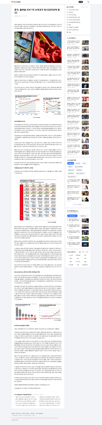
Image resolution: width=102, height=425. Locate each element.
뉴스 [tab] (80, 251)
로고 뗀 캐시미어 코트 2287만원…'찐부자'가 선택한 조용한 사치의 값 (26, 401)
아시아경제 (17, 2)
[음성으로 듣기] (51, 20)
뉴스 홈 (71, 255)
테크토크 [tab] (78, 163)
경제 (71, 258)
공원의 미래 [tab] (71, 170)
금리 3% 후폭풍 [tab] (78, 166)
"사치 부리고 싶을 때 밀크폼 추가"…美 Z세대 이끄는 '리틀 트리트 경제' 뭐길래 (50, 403)
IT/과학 (78, 261)
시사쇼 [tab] (84, 163)
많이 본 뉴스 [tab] (72, 216)
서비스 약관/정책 (39, 413)
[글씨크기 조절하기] (57, 20)
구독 (81, 2)
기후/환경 (77, 255)
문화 (71, 261)
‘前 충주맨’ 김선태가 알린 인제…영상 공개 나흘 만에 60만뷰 (50, 401)
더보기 (77, 204)
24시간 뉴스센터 (25, 413)
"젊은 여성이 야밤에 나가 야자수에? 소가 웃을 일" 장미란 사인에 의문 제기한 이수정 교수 (50, 405)
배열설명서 (85, 265)
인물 (85, 261)
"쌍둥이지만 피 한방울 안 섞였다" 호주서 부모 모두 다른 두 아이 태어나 (50, 397)
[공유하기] (85, 2)
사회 (85, 255)
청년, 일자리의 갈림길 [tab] (73, 176)
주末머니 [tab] (70, 166)
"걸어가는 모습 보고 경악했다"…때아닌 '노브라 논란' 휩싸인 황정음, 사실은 (26, 397)
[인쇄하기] (60, 20)
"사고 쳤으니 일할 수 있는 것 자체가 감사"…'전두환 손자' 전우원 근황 (26, 405)
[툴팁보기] (88, 7)
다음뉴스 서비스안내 (16, 413)
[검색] (88, 2)
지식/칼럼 (70, 265)
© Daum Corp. (15, 420)
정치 (78, 258)
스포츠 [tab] (87, 251)
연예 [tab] (83, 251)
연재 (78, 265)
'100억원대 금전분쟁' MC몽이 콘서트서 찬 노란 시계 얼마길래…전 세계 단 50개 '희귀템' (50, 399)
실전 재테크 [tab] (71, 173)
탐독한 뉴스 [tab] (83, 216)
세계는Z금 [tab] (70, 163)
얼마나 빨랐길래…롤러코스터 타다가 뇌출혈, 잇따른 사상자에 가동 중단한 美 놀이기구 (26, 399)
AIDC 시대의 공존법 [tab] (81, 173)
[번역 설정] (54, 20)
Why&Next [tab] (79, 170)
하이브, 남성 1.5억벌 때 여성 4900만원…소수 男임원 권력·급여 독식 (26, 403)
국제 (85, 258)
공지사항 (32, 413)
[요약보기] (49, 20)
